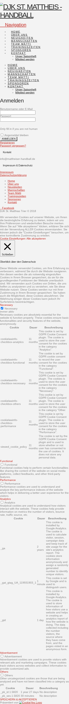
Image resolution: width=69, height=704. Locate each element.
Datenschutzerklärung (13, 175)
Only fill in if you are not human (19, 128)
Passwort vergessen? (13, 145)
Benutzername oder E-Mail (16, 108)
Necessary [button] (6, 304)
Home (11, 180)
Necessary (11, 308)
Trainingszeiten (17, 196)
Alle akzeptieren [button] (36, 238)
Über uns (13, 183)
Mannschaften (16, 190)
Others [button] (4, 671)
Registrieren (7, 142)
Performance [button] (8, 480)
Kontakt (12, 202)
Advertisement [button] (8, 652)
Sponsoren (14, 199)
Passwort (5, 116)
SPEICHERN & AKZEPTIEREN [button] (18, 699)
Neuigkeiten (15, 186)
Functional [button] (6, 461)
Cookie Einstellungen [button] (12, 238)
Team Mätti (14, 193)
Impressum (7, 172)
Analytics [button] (5, 498)
